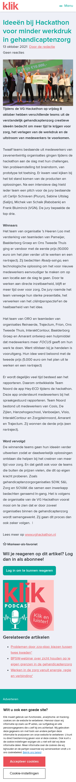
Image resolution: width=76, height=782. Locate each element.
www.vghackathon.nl (40, 535)
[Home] (11, 6)
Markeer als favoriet (21, 544)
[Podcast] (28, 605)
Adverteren (10, 699)
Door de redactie (42, 47)
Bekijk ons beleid (32, 752)
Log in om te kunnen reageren (29, 571)
